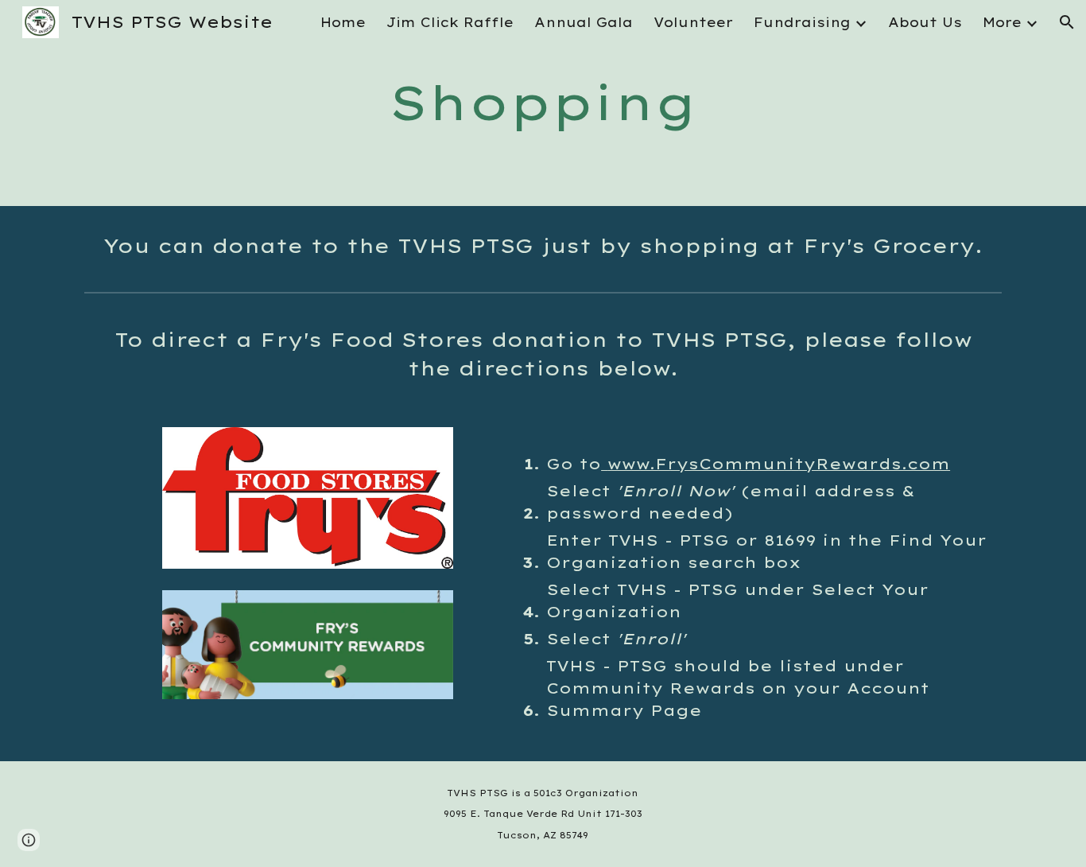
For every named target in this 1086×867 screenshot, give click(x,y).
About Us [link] (925, 22)
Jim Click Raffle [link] (450, 22)
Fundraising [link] (802, 22)
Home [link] (343, 22)
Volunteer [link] (693, 22)
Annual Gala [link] (583, 22)
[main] (543, 103)
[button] (1067, 22)
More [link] (1002, 22)
